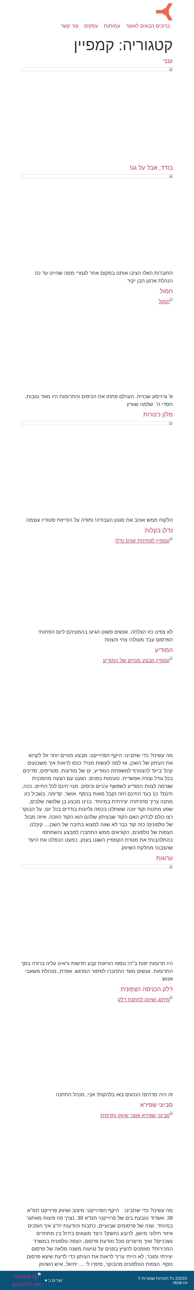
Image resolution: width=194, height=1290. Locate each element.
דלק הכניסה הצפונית (147, 989)
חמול (166, 291)
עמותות (112, 26)
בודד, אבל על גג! (151, 167)
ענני (168, 60)
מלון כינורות (158, 414)
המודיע (164, 650)
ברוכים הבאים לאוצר (148, 26)
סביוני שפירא (156, 1104)
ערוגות (164, 858)
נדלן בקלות (159, 530)
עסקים (91, 26)
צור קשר (69, 26)
